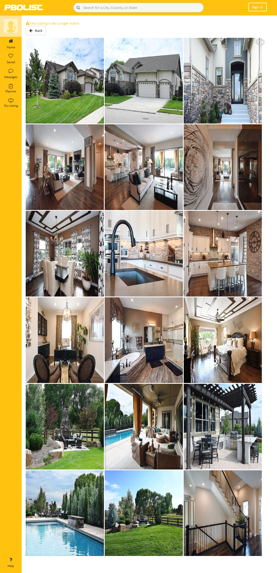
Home (11, 47)
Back (37, 30)
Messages (10, 77)
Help (11, 566)
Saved (11, 62)
